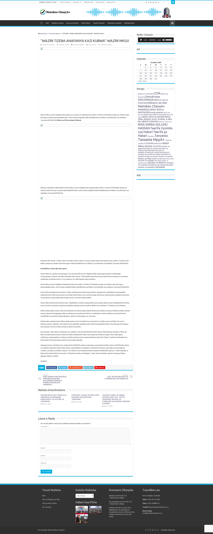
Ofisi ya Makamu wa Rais (51, 499)
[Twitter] (151, 2)
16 (151, 73)
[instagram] (158, 2)
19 (166, 73)
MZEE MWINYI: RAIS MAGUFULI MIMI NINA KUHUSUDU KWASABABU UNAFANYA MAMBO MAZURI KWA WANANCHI (55, 380)
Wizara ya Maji (144, 158)
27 (171, 76)
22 (146, 76)
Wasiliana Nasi (129, 23)
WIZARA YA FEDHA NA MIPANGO (153, 150)
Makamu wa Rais (58, 23)
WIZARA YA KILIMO (151, 156)
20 (171, 73)
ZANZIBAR (160, 167)
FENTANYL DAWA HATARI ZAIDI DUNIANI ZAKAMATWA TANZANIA (85, 397)
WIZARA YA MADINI (165, 156)
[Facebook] (148, 2)
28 (141, 79)
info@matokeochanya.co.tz (152, 513)
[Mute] (163, 40)
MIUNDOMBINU (156, 112)
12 (166, 70)
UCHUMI (149, 143)
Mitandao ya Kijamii (115, 23)
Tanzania (161, 135)
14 (141, 73)
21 (141, 76)
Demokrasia (152, 96)
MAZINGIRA (144, 112)
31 (156, 79)
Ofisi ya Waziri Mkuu (49, 503)
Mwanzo (41, 22)
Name (43, 448)
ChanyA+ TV (77, 2)
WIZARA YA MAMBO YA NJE (149, 161)
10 (156, 70)
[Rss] (146, 2)
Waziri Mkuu (85, 23)
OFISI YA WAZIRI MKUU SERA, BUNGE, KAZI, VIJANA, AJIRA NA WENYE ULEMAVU (155, 119)
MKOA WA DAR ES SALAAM (155, 115)
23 (151, 76)
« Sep (140, 81)
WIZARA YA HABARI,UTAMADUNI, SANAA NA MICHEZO (153, 151)
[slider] (169, 39)
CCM (157, 93)
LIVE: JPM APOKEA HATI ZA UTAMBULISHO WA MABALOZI (116, 377)
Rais (47, 23)
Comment (45, 426)
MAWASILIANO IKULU (151, 109)
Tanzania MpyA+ (55, 33)
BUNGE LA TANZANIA (146, 94)
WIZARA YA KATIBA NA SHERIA (149, 154)
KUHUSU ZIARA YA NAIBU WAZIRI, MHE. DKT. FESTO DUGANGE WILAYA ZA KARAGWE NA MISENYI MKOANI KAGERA (116, 399)
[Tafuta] (173, 2)
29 (146, 79)
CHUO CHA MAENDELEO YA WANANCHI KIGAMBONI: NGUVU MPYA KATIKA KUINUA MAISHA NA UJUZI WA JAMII (121, 512)
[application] (156, 39)
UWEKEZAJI (158, 143)
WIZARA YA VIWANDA (146, 167)
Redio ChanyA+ (65, 2)
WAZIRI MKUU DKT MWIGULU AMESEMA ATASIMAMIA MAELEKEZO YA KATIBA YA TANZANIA (53, 398)
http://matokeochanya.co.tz (159, 507)
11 (161, 70)
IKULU (157, 99)
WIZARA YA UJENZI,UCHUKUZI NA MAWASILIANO (155, 164)
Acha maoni (92, 44)
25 (161, 76)
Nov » (145, 81)
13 (171, 70)
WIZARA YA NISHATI (157, 163)
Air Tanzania (46, 507)
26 (166, 76)
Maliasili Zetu (88, 2)
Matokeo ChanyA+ (48, 44)
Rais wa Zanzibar (72, 23)
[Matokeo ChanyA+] (55, 11)
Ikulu (43, 495)
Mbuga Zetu (111, 2)
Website (43, 463)
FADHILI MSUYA (114, 508)
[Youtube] (153, 2)
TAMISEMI (151, 136)
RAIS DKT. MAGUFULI (165, 122)
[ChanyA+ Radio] (128, 12)
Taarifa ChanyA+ (99, 23)
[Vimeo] (156, 2)
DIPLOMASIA (145, 99)
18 (161, 73)
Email (43, 455)
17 (156, 73)
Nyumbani (43, 33)
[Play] (141, 40)
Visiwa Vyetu (100, 2)
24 (156, 76)
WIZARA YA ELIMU (150, 149)
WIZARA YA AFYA (153, 146)
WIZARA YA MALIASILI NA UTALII (162, 159)
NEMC (145, 117)
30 (151, 79)
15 (146, 73)
